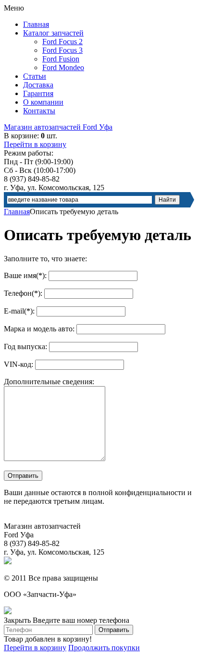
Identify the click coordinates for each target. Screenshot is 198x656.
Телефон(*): (23, 293)
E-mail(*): (19, 311)
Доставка (38, 85)
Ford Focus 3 (62, 50)
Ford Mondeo (63, 67)
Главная (36, 24)
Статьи (34, 76)
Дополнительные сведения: (49, 381)
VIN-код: (18, 364)
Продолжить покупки (104, 648)
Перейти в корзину (35, 144)
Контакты (39, 111)
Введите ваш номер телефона (81, 620)
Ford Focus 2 (62, 41)
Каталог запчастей (53, 33)
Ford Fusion (60, 59)
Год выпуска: (25, 346)
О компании (43, 102)
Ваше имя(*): (25, 275)
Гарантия (38, 93)
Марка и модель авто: (39, 329)
